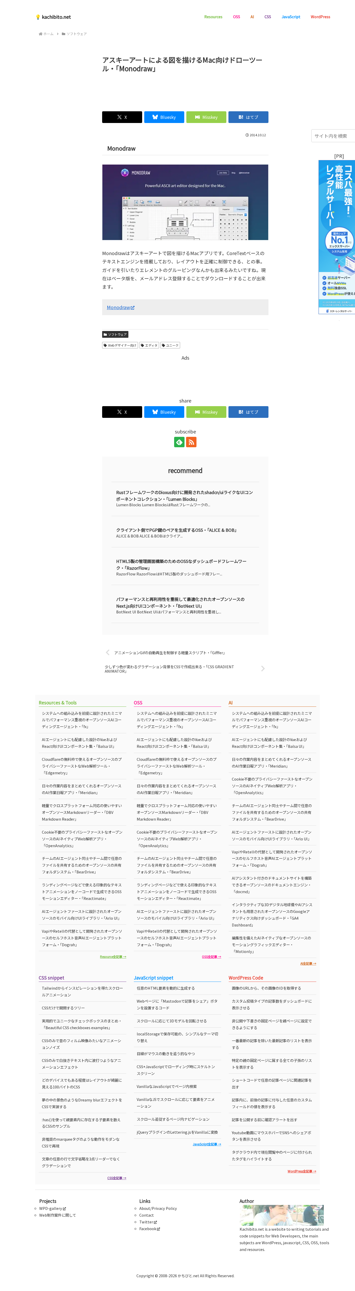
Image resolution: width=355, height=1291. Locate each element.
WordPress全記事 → (302, 1171)
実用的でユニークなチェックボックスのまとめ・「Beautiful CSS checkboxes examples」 (82, 1024)
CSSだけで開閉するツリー (63, 1007)
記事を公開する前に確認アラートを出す (264, 1119)
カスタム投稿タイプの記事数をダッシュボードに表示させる (272, 1004)
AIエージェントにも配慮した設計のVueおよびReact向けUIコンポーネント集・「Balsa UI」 (79, 743)
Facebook (147, 1228)
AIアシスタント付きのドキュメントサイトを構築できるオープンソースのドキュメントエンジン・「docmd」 (272, 884)
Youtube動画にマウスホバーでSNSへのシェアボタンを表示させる (271, 1136)
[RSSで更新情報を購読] (191, 442)
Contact (146, 1215)
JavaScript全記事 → (207, 1144)
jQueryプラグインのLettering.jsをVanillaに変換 (177, 1132)
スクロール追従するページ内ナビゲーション (173, 1119)
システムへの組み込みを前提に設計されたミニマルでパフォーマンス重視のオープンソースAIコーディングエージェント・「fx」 (82, 719)
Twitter (146, 1221)
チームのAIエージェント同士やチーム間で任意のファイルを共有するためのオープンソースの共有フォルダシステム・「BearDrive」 (82, 864)
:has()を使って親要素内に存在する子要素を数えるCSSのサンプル (81, 1123)
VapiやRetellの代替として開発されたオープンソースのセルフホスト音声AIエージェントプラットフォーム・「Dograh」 (82, 937)
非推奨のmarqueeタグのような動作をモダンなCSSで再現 (81, 1142)
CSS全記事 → (116, 1178)
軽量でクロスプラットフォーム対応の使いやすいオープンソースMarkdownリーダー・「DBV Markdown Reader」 (82, 812)
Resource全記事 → (113, 956)
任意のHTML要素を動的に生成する (166, 988)
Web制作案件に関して (57, 1215)
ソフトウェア (117, 334)
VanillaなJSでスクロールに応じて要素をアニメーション (176, 1103)
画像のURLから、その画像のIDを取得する (266, 988)
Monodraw (118, 307)
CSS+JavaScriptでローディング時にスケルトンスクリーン (176, 1070)
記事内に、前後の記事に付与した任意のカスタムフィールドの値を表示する (272, 1103)
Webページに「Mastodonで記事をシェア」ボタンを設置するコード (177, 1004)
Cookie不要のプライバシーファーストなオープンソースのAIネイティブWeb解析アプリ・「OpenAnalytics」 (82, 838)
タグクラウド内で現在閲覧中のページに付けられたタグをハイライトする (272, 1155)
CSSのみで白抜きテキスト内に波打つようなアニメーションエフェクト (81, 1064)
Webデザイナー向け (122, 345)
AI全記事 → (308, 963)
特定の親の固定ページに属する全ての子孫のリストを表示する (272, 1064)
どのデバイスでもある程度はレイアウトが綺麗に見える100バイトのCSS (82, 1083)
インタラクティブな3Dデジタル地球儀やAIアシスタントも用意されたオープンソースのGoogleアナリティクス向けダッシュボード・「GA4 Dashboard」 (272, 914)
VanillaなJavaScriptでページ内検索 (167, 1086)
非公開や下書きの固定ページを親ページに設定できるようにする (272, 1024)
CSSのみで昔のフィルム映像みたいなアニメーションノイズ (81, 1044)
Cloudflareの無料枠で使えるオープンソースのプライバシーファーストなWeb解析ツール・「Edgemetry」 (82, 765)
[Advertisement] (185, 90)
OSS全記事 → (211, 956)
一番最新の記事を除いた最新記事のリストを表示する (272, 1044)
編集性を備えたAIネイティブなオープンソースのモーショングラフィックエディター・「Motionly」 (271, 944)
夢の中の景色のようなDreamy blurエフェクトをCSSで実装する (82, 1103)
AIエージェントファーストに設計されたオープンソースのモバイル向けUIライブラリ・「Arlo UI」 (81, 915)
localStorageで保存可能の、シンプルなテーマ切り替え (177, 1037)
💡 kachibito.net (53, 16)
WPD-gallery (50, 1208)
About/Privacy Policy (158, 1208)
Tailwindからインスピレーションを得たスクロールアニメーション (82, 991)
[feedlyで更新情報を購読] (179, 442)
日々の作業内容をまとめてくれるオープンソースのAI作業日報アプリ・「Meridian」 (81, 789)
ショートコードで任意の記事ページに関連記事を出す (272, 1083)
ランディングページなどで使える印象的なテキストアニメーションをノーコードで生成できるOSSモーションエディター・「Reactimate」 (82, 891)
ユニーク (172, 345)
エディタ (151, 345)
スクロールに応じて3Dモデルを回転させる (172, 1020)
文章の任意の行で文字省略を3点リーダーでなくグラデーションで (81, 1162)
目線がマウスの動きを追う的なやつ (166, 1053)
